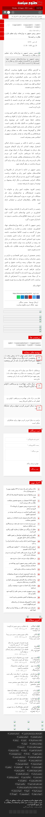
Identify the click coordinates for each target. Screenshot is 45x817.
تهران (25, 743)
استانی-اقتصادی (37, 737)
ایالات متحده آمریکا (36, 740)
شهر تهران (23, 760)
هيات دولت (21, 345)
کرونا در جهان (38, 794)
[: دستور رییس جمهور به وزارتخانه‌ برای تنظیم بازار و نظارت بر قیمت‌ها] (6, 49)
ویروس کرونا (38, 791)
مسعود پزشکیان (13, 777)
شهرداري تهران (37, 764)
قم (28, 767)
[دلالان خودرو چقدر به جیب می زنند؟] (22, 637)
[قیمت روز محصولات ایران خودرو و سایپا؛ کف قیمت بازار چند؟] (22, 660)
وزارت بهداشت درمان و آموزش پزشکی (30, 787)
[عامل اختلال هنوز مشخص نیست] (22, 685)
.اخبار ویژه (28, 25)
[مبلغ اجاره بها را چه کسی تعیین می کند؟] (22, 701)
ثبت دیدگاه (34, 469)
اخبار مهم (17, 25)
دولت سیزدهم (14, 750)
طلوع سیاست (37, 767)
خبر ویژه (21, 747)
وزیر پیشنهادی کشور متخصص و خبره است (22, 597)
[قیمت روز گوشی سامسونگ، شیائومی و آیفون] (22, 668)
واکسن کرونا (21, 784)
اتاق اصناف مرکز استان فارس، (33, 733)
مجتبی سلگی (23, 302)
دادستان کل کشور (36, 750)
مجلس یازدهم (20, 770)
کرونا (27, 791)
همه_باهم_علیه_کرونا (35, 784)
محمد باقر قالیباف (23, 774)
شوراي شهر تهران (22, 764)
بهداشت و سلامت (37, 743)
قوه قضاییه (19, 767)
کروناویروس (25, 794)
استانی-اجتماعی (14, 733)
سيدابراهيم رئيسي (21, 343)
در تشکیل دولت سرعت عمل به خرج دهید (23, 558)
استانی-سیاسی (23, 737)
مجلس (9, 767)
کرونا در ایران (17, 791)
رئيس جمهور (35, 343)
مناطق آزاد (23, 780)
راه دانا (27, 754)
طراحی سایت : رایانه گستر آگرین (32, 807)
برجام (16, 740)
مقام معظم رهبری (36, 780)
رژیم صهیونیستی (16, 754)
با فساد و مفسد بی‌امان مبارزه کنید (25, 569)
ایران (24, 740)
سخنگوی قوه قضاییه (36, 757)
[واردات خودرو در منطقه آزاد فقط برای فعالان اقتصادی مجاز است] (22, 693)
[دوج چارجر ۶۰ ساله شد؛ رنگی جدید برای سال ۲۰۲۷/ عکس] (22, 676)
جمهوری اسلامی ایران (35, 747)
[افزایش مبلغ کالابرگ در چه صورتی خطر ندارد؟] (22, 709)
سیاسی (29, 27)
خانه (37, 25)
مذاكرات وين (26, 777)
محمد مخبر (38, 777)
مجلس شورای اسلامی (35, 770)
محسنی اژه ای (37, 774)
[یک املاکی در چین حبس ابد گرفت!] (22, 629)
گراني (30, 345)
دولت (37, 27)
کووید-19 (14, 794)
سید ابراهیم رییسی (36, 760)
